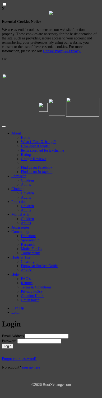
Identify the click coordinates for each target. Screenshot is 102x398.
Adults (26, 184)
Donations (28, 236)
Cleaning (27, 261)
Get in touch (30, 300)
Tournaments (30, 253)
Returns (26, 283)
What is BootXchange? (38, 142)
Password (9, 341)
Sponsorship (30, 240)
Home (25, 137)
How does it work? (35, 146)
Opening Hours (32, 296)
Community (20, 232)
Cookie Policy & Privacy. (62, 51)
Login (15, 312)
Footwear (18, 176)
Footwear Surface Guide (39, 266)
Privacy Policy (32, 291)
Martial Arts (20, 214)
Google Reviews (33, 159)
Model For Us (31, 249)
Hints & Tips (21, 257)
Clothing (17, 189)
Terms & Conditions (36, 287)
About (16, 133)
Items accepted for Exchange (42, 150)
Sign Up (17, 308)
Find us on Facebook (36, 167)
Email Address (13, 336)
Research (28, 244)
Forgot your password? (19, 359)
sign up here (31, 367)
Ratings (26, 155)
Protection (19, 202)
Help (15, 274)
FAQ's (26, 279)
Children (27, 180)
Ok (4, 59)
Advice (26, 270)
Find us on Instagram (36, 172)
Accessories (20, 227)
